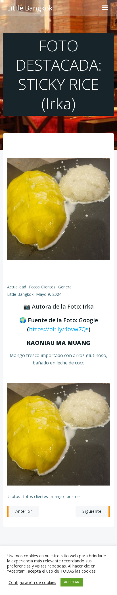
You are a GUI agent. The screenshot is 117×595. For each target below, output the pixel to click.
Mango (57, 496)
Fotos (15, 496)
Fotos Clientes (42, 287)
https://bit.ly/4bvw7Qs (59, 329)
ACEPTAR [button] (71, 582)
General (65, 287)
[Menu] (105, 8)
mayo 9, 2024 (48, 294)
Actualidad (16, 287)
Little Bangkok (20, 294)
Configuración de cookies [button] (32, 582)
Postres (74, 496)
